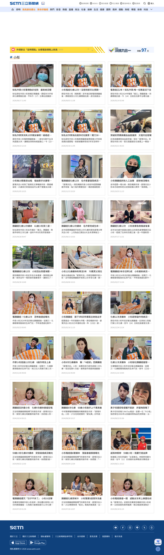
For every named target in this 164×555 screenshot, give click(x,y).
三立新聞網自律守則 (63, 536)
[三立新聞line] (137, 527)
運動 (121, 9)
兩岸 (114, 9)
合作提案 (81, 536)
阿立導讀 (115, 3)
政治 (77, 9)
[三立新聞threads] (151, 527)
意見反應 (93, 536)
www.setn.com (33, 548)
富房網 (137, 3)
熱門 (52, 9)
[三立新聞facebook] (123, 527)
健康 (102, 9)
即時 (18, 9)
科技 (146, 9)
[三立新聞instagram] (130, 527)
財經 (127, 9)
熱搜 (65, 9)
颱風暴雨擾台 (28, 9)
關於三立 (14, 536)
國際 (108, 9)
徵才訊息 (118, 536)
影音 (58, 9)
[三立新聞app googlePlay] (37, 542)
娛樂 (90, 9)
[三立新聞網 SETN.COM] (12, 9)
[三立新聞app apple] (18, 542)
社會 (83, 9)
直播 (71, 9)
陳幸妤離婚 (42, 9)
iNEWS (95, 3)
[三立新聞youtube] (115, 527)
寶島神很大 (127, 3)
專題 (133, 9)
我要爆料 (106, 536)
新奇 (139, 9)
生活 (96, 9)
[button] (144, 3)
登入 (152, 3)
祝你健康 (105, 3)
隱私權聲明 (45, 536)
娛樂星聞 (85, 3)
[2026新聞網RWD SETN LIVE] (43, 3)
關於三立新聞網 (29, 536)
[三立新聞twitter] (144, 527)
